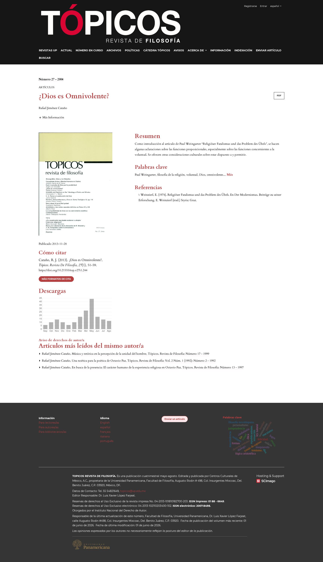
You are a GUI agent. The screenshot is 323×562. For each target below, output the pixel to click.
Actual (66, 50)
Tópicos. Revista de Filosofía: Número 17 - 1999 (178, 354)
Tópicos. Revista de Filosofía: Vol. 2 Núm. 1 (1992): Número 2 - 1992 (171, 361)
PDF (279, 95)
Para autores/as (49, 427)
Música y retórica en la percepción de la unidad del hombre (109, 354)
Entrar (263, 6)
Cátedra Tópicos (156, 50)
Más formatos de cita (56, 279)
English (105, 422)
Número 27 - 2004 (51, 79)
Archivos (114, 50)
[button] (51, 117)
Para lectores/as (49, 422)
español (105, 427)
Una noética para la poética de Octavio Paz (99, 361)
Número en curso (89, 50)
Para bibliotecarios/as (52, 431)
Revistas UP (48, 50)
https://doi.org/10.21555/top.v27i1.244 (63, 270)
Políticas (132, 50)
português (106, 441)
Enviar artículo (268, 50)
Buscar (44, 58)
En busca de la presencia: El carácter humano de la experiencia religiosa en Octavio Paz (127, 367)
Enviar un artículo (174, 419)
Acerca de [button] (196, 50)
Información (220, 50)
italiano (105, 436)
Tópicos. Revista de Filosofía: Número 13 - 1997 (213, 367)
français (105, 431)
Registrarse (250, 6)
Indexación (243, 50)
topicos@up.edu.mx (133, 491)
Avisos (179, 50)
